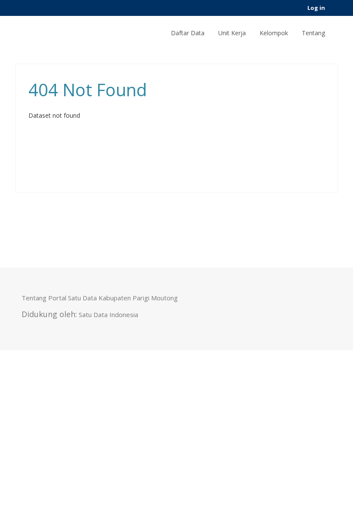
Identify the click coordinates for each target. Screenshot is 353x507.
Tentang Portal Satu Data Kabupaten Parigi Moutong (100, 297)
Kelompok (274, 33)
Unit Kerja (232, 33)
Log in (316, 8)
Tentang (313, 33)
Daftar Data (187, 33)
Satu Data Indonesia (108, 314)
